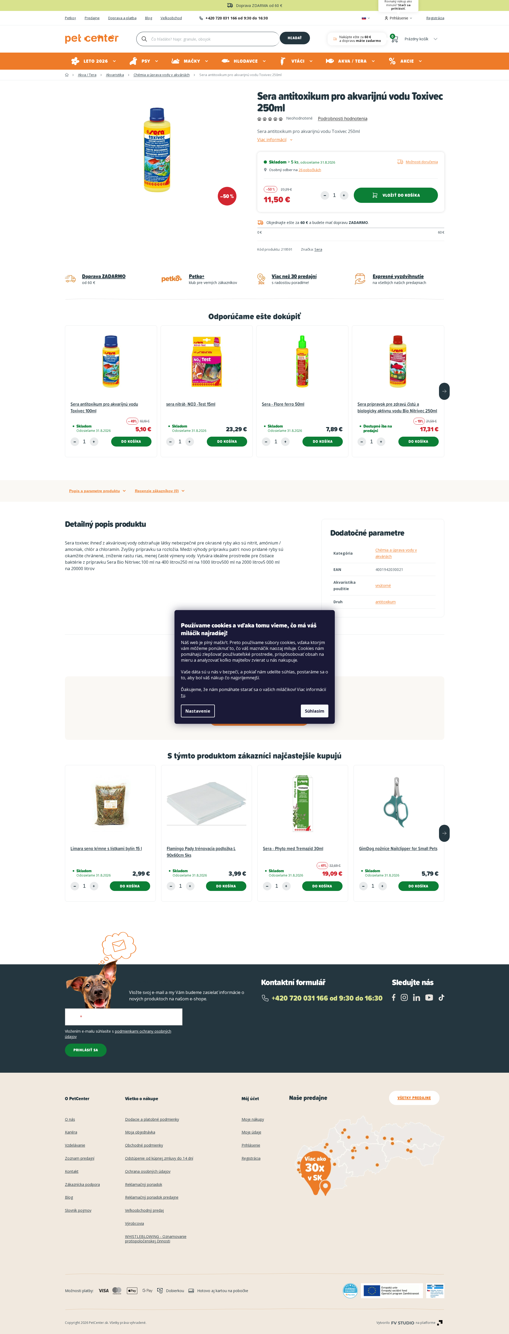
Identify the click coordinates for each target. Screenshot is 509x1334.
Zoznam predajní (79, 1158)
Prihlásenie (251, 1145)
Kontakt (72, 1171)
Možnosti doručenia (422, 161)
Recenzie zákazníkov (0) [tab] (157, 491)
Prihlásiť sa (85, 1050)
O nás (70, 1119)
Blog (148, 18)
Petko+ (70, 18)
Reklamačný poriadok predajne (151, 1197)
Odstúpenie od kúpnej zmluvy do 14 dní (159, 1158)
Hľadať (295, 38)
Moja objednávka (140, 1132)
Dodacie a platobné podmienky (152, 1119)
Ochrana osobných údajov (147, 1171)
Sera (318, 249)
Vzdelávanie (75, 1145)
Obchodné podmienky (144, 1145)
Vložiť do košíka (401, 195)
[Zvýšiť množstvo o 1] (344, 195)
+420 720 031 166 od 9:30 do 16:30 (236, 18)
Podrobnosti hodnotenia (342, 118)
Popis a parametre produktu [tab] (94, 491)
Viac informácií (271, 139)
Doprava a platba (122, 18)
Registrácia (435, 17)
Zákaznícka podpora (82, 1184)
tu (183, 695)
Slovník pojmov (78, 1210)
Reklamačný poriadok (143, 1184)
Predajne (92, 18)
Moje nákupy (253, 1119)
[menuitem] (94, 61)
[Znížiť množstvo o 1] (325, 195)
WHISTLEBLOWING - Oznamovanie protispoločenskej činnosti (155, 1239)
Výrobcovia (134, 1223)
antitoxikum (385, 601)
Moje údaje (251, 1132)
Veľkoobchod (171, 18)
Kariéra (71, 1132)
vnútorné (383, 585)
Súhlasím (314, 711)
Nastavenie (197, 711)
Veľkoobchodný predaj (144, 1210)
